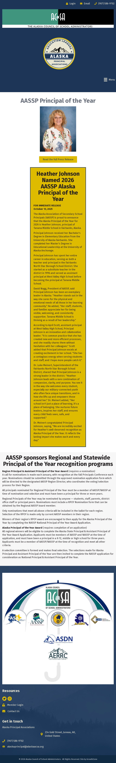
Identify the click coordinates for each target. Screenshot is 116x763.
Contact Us (13, 711)
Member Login (15, 704)
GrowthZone (92, 759)
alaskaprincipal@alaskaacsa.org (25, 746)
